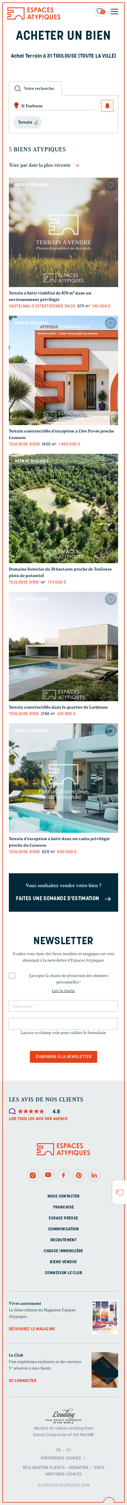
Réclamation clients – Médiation (55, 1468)
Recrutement (64, 1240)
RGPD (99, 1468)
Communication (63, 1229)
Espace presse (63, 1218)
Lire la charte (63, 990)
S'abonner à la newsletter (64, 1057)
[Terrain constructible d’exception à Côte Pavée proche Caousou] (63, 370)
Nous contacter (64, 1196)
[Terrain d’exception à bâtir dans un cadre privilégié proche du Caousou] (63, 778)
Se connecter (22, 1381)
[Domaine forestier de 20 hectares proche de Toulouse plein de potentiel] (63, 508)
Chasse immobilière (63, 1251)
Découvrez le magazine (32, 1329)
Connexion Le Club (63, 1273)
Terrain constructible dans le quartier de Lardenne (58, 707)
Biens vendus (63, 1262)
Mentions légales (63, 1474)
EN (68, 1450)
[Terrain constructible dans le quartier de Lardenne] (63, 646)
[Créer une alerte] (107, 106)
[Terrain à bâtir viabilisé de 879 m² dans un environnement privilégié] (63, 232)
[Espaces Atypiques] (34, 18)
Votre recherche (39, 88)
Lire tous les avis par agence (38, 1119)
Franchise (63, 1207)
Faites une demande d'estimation (57, 899)
